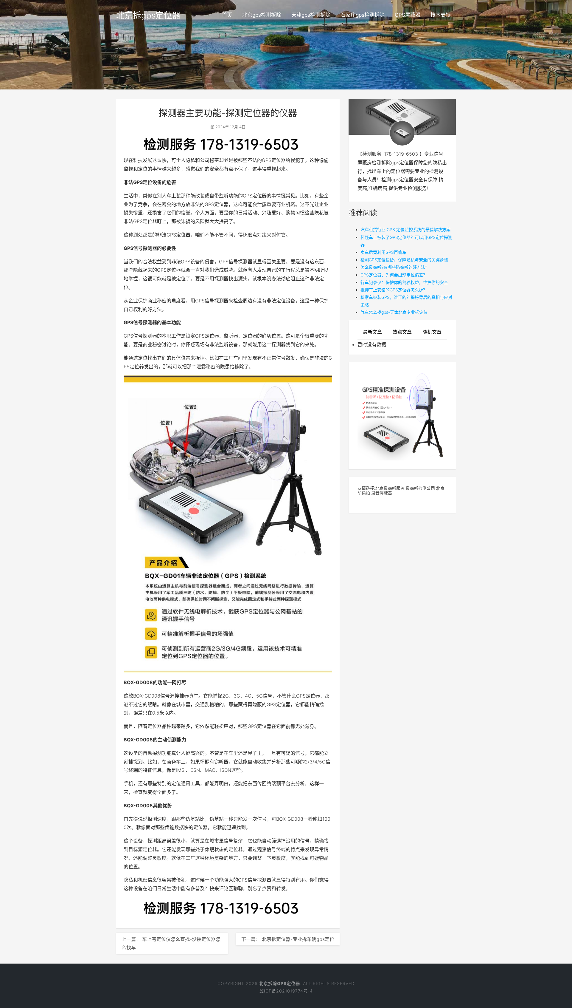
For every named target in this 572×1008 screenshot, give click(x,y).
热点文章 (402, 332)
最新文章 (372, 332)
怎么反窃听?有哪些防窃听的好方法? (393, 267)
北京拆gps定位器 (148, 15)
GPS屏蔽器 (407, 15)
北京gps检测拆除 (261, 15)
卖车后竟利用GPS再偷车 (383, 252)
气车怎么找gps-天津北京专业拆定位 (394, 312)
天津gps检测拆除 (310, 15)
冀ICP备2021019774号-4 (286, 990)
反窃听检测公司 (420, 488)
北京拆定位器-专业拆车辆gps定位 (298, 939)
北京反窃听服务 (390, 488)
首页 (227, 15)
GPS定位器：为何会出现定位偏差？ (393, 274)
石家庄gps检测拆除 (363, 15)
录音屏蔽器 (381, 492)
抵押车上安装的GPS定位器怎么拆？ (393, 289)
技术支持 (440, 15)
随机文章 (432, 332)
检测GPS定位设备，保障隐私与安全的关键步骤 (404, 259)
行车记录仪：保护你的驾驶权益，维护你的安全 (404, 282)
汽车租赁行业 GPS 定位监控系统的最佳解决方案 (405, 229)
